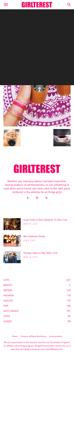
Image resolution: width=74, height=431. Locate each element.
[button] (5, 4)
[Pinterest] (37, 198)
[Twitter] (46, 198)
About (15, 336)
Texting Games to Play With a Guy (40, 253)
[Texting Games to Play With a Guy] (12, 257)
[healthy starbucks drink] (37, 125)
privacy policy (55, 336)
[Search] (69, 4)
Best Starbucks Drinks (34, 236)
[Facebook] (27, 198)
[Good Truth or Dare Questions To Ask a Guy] (12, 224)
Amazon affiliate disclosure (33, 336)
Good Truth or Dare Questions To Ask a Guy (45, 220)
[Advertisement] (37, 48)
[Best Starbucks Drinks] (12, 241)
